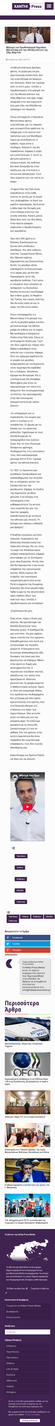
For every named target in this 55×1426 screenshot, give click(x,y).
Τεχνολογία (12, 1351)
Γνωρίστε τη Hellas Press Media (23, 1305)
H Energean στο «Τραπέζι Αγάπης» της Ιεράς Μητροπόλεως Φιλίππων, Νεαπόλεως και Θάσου (27, 1150)
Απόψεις (11, 1392)
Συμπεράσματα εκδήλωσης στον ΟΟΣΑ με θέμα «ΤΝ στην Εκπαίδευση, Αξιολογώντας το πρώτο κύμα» (26, 1081)
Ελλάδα (20, 890)
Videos (20, 867)
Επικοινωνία (13, 1317)
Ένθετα (10, 1363)
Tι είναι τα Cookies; (32, 1415)
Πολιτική (21, 902)
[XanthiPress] (27, 6)
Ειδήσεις (21, 879)
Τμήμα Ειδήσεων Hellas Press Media (32, 963)
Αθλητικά (11, 1380)
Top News (21, 856)
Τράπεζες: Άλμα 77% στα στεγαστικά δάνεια (25, 1117)
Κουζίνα (10, 1374)
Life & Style (12, 1369)
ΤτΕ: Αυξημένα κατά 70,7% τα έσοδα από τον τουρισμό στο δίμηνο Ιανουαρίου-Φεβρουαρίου (26, 1221)
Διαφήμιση (12, 1311)
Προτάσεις (12, 1357)
